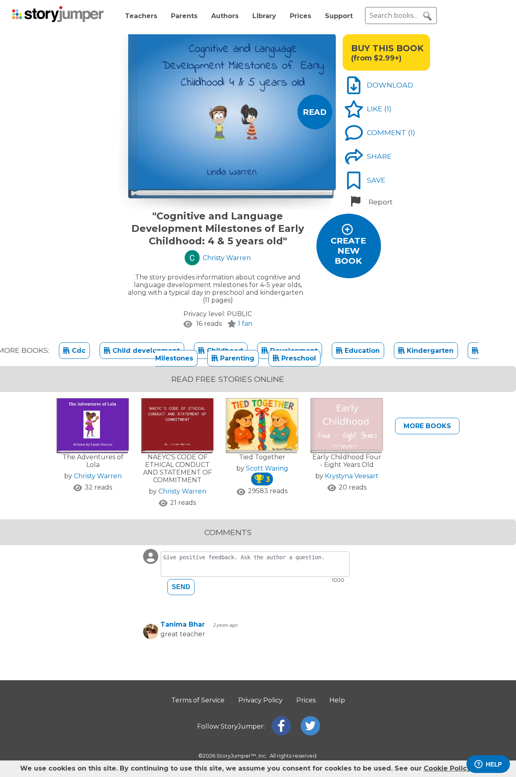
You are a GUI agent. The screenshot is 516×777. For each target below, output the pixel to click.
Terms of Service (198, 700)
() (387, 108)
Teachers (141, 16)
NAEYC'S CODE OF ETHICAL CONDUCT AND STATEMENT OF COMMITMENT (177, 468)
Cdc (77, 350)
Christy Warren (98, 476)
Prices (300, 16)
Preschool (297, 358)
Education (361, 350)
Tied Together (262, 457)
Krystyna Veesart (352, 476)
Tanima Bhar (182, 624)
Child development (145, 350)
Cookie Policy (447, 768)
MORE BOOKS (427, 426)
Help (337, 700)
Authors (225, 16)
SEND (181, 586)
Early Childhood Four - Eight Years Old (346, 461)
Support (339, 16)
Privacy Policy (260, 700)
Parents (184, 16)
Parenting (236, 358)
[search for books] (427, 16)
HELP (494, 764)
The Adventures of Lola (92, 461)
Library (264, 16)
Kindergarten (429, 350)
